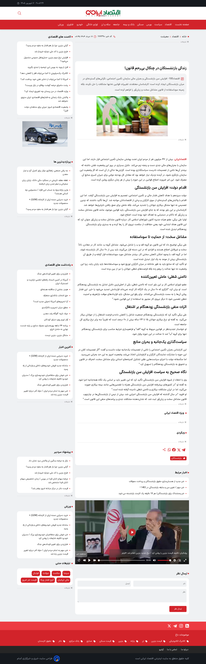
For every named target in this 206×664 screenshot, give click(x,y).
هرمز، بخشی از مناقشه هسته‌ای (54, 289)
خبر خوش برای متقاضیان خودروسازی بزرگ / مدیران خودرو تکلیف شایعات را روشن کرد (45, 377)
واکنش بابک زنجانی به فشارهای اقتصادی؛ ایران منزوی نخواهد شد (44, 99)
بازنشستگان (176, 458)
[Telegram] (175, 626)
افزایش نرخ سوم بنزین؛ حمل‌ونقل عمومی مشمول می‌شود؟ (46, 59)
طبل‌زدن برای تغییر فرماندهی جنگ (52, 273)
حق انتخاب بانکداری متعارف (55, 295)
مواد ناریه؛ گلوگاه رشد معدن (55, 313)
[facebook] (174, 450)
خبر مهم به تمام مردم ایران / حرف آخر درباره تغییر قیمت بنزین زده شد (46, 392)
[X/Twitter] (169, 626)
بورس (149, 24)
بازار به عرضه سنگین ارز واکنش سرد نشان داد (48, 460)
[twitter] (179, 450)
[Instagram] (181, 626)
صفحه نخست (182, 24)
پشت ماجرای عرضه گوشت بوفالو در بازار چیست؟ (46, 85)
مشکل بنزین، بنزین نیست (56, 335)
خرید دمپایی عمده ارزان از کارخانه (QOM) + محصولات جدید (48, 201)
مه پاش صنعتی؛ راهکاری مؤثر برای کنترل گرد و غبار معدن (45, 172)
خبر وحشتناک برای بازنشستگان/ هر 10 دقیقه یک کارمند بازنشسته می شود (151, 493)
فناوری (70, 24)
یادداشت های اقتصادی (58, 265)
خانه (184, 36)
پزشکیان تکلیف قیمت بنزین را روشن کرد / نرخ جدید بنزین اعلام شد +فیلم (154, 553)
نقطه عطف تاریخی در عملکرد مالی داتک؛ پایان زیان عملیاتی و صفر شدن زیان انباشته (45, 182)
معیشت (165, 36)
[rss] (187, 626)
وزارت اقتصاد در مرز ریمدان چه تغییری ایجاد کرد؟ (46, 91)
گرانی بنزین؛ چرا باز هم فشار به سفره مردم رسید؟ (47, 45)
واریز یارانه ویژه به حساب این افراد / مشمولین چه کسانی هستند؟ (46, 191)
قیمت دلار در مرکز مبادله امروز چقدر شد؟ (49, 488)
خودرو (80, 24)
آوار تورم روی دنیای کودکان (56, 319)
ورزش (61, 24)
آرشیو (161, 649)
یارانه (132, 641)
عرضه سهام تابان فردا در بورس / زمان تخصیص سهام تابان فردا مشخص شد (44, 480)
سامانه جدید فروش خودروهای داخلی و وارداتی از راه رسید (45, 367)
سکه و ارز (105, 24)
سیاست (158, 24)
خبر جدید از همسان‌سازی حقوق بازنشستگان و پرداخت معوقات (156, 481)
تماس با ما (172, 649)
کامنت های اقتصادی (59, 37)
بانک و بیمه (129, 24)
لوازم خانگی (92, 24)
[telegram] (183, 450)
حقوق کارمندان (44, 641)
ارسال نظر (178, 608)
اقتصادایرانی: (180, 159)
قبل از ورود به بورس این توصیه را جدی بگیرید (48, 67)
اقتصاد (168, 24)
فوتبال (36, 573)
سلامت (56, 573)
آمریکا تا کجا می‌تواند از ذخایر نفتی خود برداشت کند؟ (44, 79)
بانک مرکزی (74, 641)
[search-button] (19, 13)
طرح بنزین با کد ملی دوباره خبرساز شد (51, 51)
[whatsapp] (169, 450)
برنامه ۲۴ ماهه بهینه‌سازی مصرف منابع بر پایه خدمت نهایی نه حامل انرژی (44, 327)
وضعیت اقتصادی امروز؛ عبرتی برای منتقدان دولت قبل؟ (46, 109)
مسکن (140, 24)
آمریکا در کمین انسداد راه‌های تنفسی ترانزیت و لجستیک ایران (47, 281)
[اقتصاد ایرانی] (103, 13)
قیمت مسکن (105, 641)
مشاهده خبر (81, 554)
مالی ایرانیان (63, 580)
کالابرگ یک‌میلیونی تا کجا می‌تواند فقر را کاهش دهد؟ (44, 73)
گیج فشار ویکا (47, 580)
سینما (66, 573)
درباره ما (185, 649)
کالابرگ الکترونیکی (177, 641)
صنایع (89, 641)
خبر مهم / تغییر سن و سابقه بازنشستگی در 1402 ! (162, 487)
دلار (60, 641)
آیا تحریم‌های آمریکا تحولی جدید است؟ (50, 301)
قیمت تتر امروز (29, 580)
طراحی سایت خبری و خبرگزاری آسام (34, 658)
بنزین (120, 641)
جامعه (116, 24)
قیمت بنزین (156, 641)
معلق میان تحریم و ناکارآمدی (55, 307)
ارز (143, 641)
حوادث (46, 573)
